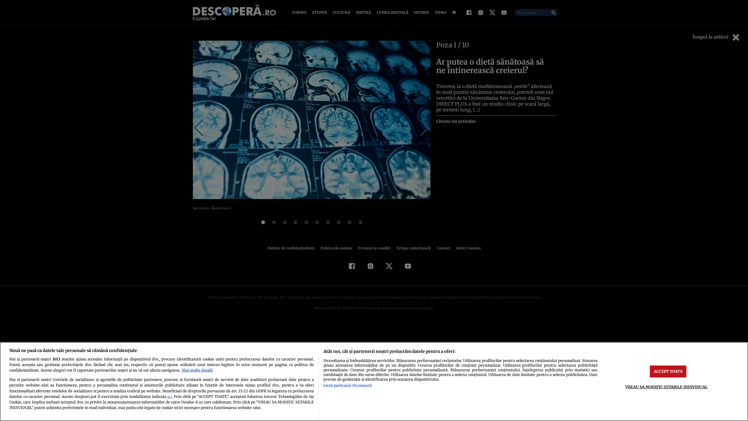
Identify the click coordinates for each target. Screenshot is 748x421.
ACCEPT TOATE (668, 371)
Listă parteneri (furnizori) (347, 385)
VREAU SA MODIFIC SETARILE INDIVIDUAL (666, 386)
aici (169, 397)
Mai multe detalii (197, 370)
